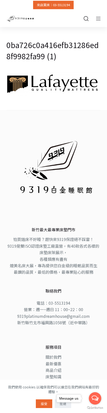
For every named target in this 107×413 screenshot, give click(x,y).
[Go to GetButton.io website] (95, 408)
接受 (44, 403)
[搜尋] (86, 18)
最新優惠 (53, 364)
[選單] (98, 18)
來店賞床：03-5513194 (53, 4)
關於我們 (53, 357)
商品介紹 (53, 370)
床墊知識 (53, 377)
